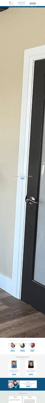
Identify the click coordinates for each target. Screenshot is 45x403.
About (11, 6)
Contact (36, 6)
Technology (19, 6)
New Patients (31, 6)
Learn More (22, 178)
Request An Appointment (32, 3)
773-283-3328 (11, 3)
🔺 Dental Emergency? (11, 4)
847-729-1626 (11, 2)
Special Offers (24, 6)
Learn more (14, 374)
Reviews (28, 6)
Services (15, 6)
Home (9, 6)
